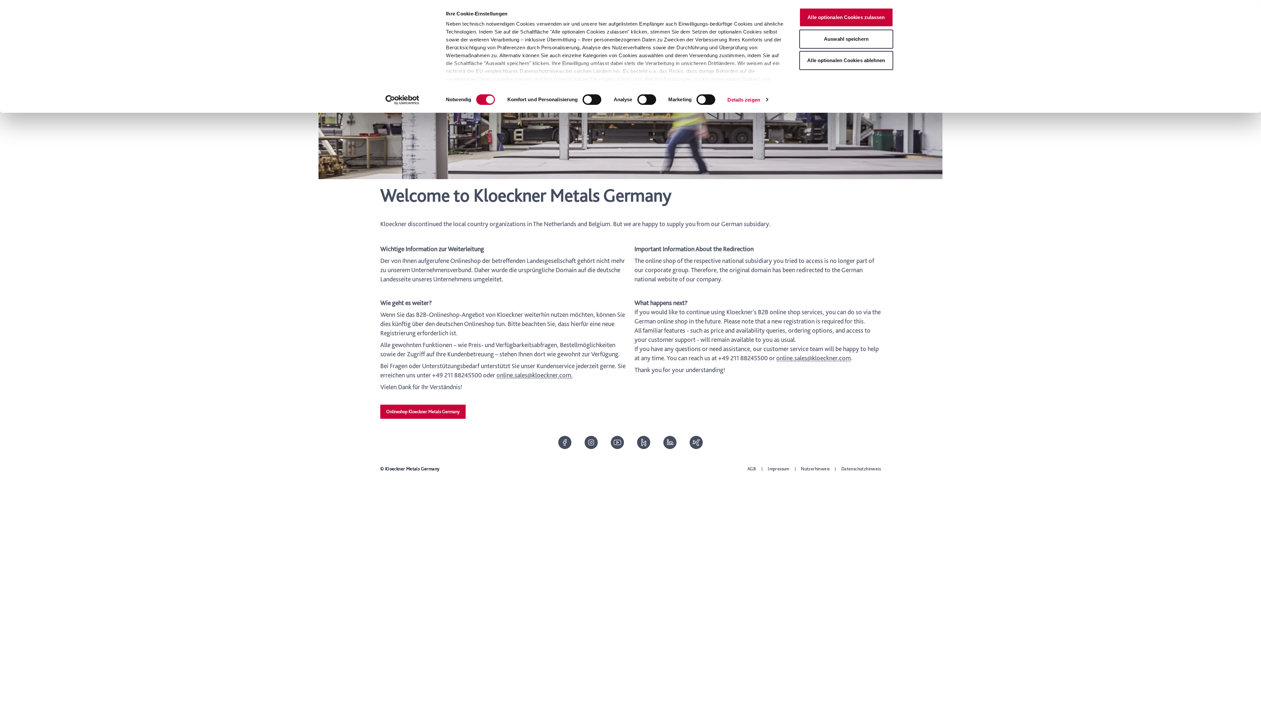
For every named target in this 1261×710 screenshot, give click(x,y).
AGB (751, 468)
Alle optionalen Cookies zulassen (846, 17)
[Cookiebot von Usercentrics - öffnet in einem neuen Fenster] (402, 100)
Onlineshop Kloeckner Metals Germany (423, 411)
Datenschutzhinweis (861, 468)
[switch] (592, 99)
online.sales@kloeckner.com (813, 358)
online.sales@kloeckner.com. (535, 375)
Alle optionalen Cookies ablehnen (846, 60)
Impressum (778, 468)
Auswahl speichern (846, 39)
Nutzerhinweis (815, 468)
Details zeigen (743, 100)
